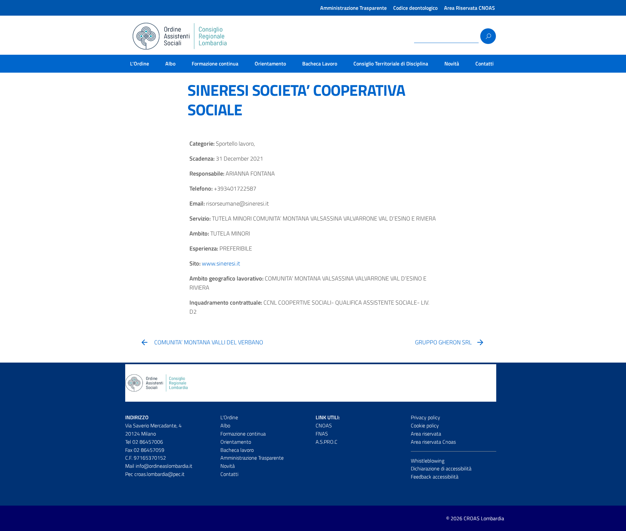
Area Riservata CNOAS (469, 8)
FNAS (322, 434)
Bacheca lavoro (237, 450)
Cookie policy (425, 425)
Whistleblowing (427, 461)
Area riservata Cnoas (433, 442)
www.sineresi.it (221, 263)
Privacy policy (425, 417)
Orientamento (270, 63)
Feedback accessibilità (434, 477)
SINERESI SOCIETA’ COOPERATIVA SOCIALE (296, 100)
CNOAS (324, 425)
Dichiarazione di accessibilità (441, 468)
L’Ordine (139, 63)
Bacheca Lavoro (319, 63)
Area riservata (426, 434)
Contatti (484, 63)
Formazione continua (215, 63)
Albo (170, 63)
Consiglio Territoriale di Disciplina (390, 63)
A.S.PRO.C (326, 442)
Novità (451, 63)
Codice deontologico (415, 8)
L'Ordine (229, 417)
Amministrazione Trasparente (353, 8)
